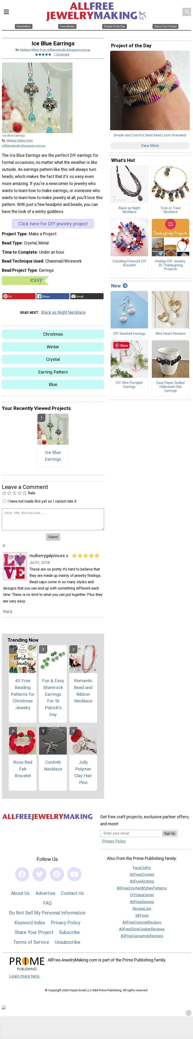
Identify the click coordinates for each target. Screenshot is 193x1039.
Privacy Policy (65, 922)
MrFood (141, 915)
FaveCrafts (142, 868)
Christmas (53, 334)
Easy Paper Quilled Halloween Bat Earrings (171, 387)
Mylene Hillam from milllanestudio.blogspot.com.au (55, 49)
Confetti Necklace (53, 766)
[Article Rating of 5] (43, 54)
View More (150, 145)
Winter (53, 347)
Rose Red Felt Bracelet (22, 769)
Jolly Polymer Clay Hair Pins (83, 772)
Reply (7, 611)
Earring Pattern (53, 372)
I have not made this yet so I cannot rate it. (42, 501)
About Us (20, 893)
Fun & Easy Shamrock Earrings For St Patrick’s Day (53, 697)
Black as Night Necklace (63, 312)
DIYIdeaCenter (142, 895)
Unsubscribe (67, 942)
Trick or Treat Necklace (170, 210)
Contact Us (72, 893)
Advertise (45, 893)
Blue (53, 384)
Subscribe (69, 932)
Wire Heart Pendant (170, 334)
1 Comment (61, 54)
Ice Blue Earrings (53, 456)
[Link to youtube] (74, 874)
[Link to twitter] (39, 874)
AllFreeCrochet (142, 874)
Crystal (53, 359)
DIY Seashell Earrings (129, 334)
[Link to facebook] (22, 874)
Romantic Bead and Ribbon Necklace (83, 691)
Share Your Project (34, 932)
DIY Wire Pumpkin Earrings (129, 385)
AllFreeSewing (142, 902)
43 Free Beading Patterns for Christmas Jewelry (23, 694)
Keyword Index (29, 922)
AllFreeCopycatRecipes (141, 922)
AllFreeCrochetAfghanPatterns (142, 888)
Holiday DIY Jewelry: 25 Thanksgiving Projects (170, 265)
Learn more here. (24, 976)
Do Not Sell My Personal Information (47, 913)
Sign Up (169, 833)
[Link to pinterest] (57, 874)
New (116, 286)
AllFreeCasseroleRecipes (142, 936)
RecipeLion (142, 908)
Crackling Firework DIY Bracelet (129, 263)
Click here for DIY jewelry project (53, 224)
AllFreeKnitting (142, 881)
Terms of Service (31, 942)
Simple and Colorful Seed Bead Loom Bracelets (150, 135)
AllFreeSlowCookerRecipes (142, 929)
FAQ (47, 903)
